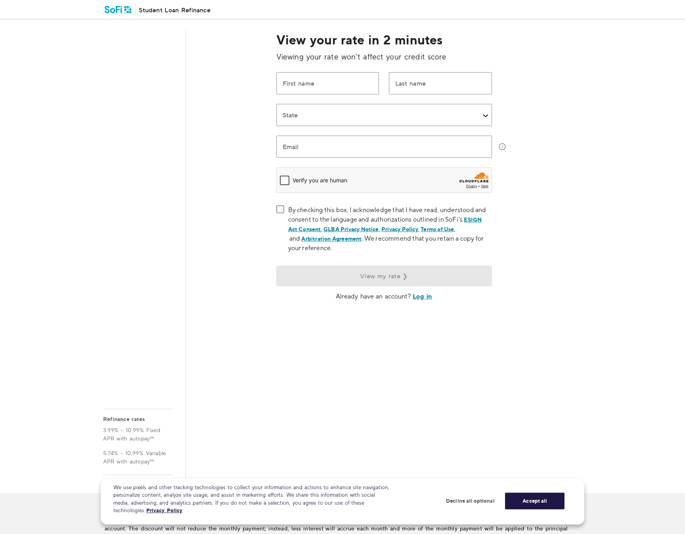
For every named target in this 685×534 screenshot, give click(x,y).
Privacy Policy (399, 229)
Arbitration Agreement (331, 238)
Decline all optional (470, 501)
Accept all (534, 501)
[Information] (502, 146)
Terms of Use (437, 229)
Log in (422, 296)
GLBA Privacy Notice (351, 229)
